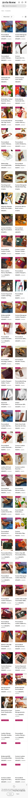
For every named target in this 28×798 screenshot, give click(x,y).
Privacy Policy (16, 790)
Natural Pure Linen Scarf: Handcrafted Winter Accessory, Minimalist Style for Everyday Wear (7, 714)
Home (2, 10)
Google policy (22, 790)
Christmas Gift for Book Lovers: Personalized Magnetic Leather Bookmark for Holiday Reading (20, 211)
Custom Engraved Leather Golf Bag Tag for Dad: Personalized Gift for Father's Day (6, 297)
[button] (22, 2)
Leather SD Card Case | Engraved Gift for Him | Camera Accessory (7, 469)
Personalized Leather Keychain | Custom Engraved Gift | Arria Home (6, 448)
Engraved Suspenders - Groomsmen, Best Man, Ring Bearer (6, 405)
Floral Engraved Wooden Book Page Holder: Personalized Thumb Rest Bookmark (6, 189)
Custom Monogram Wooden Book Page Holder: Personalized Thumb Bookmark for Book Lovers (21, 189)
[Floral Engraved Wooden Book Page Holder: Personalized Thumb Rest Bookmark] (7, 177)
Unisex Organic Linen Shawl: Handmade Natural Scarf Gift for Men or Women (20, 81)
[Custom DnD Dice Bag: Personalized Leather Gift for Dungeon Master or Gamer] (7, 220)
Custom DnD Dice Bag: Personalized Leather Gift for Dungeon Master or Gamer (7, 231)
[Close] (26, 785)
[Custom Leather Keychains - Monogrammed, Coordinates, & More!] (21, 437)
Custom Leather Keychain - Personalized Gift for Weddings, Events (20, 470)
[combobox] (14, 6)
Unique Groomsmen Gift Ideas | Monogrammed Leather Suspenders (20, 407)
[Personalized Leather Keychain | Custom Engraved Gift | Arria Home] (7, 437)
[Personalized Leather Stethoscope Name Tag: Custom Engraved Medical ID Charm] (21, 285)
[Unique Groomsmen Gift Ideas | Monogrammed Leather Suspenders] (21, 394)
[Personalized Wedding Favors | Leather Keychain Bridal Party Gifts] (21, 155)
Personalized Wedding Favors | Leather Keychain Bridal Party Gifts (20, 166)
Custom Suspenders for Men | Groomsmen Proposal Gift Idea (20, 58)
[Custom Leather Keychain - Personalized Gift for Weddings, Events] (21, 459)
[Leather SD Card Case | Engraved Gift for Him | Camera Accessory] (7, 459)
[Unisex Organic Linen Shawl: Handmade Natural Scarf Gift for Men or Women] (21, 69)
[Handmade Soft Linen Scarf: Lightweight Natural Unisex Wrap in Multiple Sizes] (7, 69)
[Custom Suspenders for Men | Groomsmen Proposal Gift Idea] (21, 48)
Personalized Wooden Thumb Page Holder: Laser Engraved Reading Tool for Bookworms (20, 364)
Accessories (8, 10)
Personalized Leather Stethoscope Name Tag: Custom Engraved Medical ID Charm (21, 298)
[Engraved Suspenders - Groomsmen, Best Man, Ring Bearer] (7, 394)
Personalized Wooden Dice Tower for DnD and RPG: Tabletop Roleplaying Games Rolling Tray (20, 232)
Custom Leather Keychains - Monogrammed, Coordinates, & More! (20, 449)
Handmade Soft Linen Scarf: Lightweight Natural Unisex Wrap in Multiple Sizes (6, 82)
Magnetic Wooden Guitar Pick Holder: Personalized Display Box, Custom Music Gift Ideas (6, 211)
